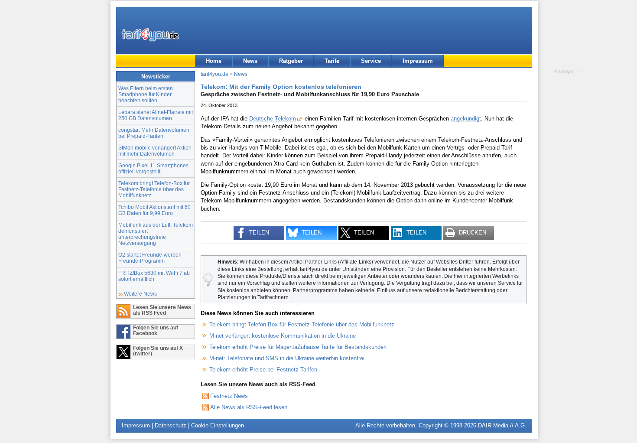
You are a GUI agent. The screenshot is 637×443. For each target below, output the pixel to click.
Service (371, 61)
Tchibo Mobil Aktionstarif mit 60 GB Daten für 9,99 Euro (154, 210)
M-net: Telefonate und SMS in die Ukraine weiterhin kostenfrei (286, 358)
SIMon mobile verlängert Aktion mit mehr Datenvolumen (155, 150)
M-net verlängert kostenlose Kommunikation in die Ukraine (282, 335)
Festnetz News (229, 396)
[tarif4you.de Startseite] (150, 35)
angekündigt (466, 118)
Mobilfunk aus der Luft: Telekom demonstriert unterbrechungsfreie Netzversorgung (155, 234)
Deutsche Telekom (272, 118)
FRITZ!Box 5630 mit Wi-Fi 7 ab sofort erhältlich (154, 276)
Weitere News (140, 293)
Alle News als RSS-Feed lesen (248, 407)
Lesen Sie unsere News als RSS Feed (162, 310)
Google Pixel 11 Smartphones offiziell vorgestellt (153, 168)
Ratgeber (291, 61)
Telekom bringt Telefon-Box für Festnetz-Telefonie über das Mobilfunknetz (154, 189)
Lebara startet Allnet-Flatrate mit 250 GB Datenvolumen (155, 115)
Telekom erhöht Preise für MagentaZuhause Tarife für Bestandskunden (298, 347)
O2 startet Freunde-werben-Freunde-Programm (150, 258)
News (250, 61)
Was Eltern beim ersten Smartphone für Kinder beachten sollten (145, 94)
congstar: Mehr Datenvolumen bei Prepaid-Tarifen (153, 133)
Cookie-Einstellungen (217, 425)
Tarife (332, 61)
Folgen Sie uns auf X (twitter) (158, 350)
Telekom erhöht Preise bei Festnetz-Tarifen (263, 369)
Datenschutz (170, 425)
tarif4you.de (214, 74)
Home (213, 61)
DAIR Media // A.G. (502, 425)
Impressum (418, 61)
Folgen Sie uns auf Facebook (155, 330)
